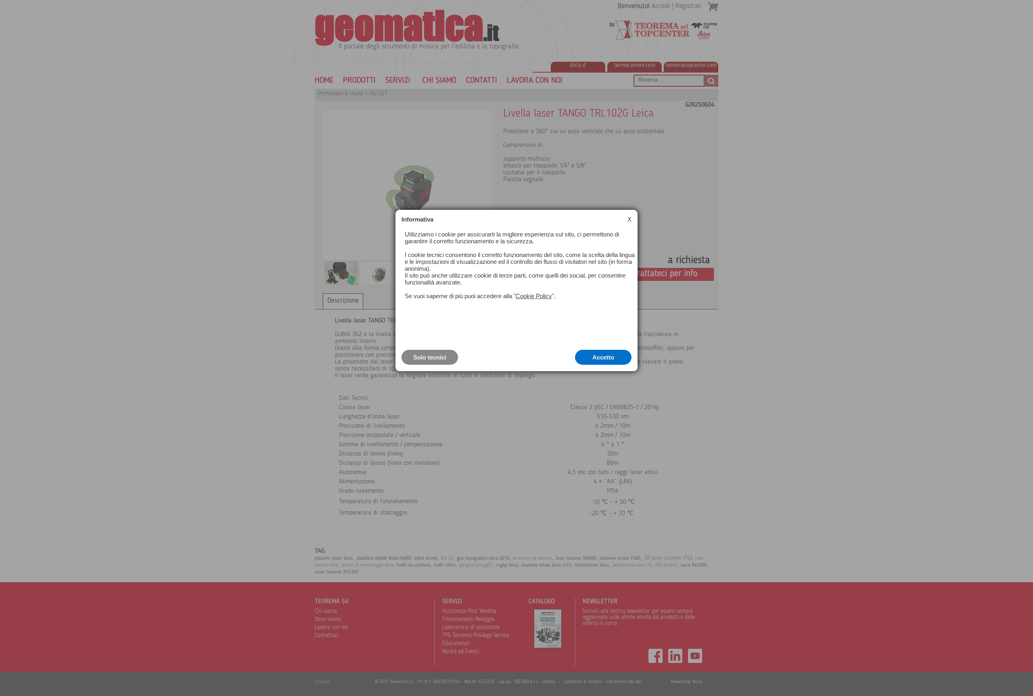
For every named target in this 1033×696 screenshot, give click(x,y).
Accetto (603, 357)
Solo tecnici (429, 357)
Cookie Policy (534, 296)
